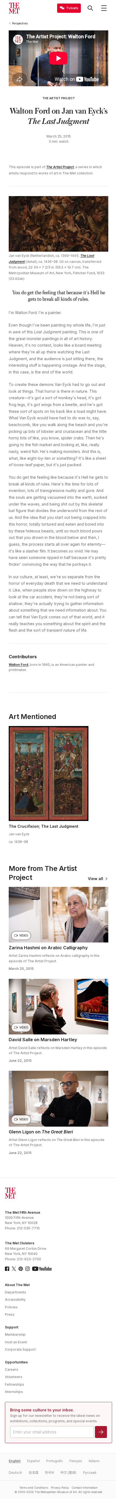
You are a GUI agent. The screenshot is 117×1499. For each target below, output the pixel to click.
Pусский (89, 1473)
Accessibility (15, 1299)
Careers (11, 1369)
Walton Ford (18, 665)
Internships (14, 1392)
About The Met (17, 1285)
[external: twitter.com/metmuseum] (14, 1269)
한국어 (49, 1473)
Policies (11, 1307)
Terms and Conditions (33, 1487)
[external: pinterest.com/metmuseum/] (21, 1269)
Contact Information (85, 1487)
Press (9, 1314)
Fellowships (14, 1384)
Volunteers (13, 1377)
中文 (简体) (68, 1473)
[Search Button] (90, 8)
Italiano (94, 1461)
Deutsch (15, 1473)
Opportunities (16, 1362)
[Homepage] (14, 8)
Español (33, 1461)
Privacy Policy (60, 1487)
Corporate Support (20, 1349)
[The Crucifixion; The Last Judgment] (48, 773)
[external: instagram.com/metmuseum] (27, 1269)
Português (54, 1461)
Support (11, 1327)
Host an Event (16, 1342)
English (15, 1461)
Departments (15, 1292)
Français (75, 1461)
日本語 (33, 1473)
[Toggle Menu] (104, 8)
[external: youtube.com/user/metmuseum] (42, 1269)
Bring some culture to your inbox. (42, 1410)
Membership (15, 1334)
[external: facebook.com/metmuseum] (7, 1269)
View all (95, 879)
